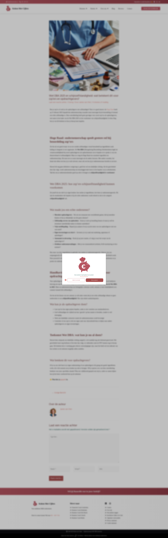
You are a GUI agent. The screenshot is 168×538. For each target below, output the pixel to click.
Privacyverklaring (84, 276)
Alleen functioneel (76, 280)
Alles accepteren (94, 280)
